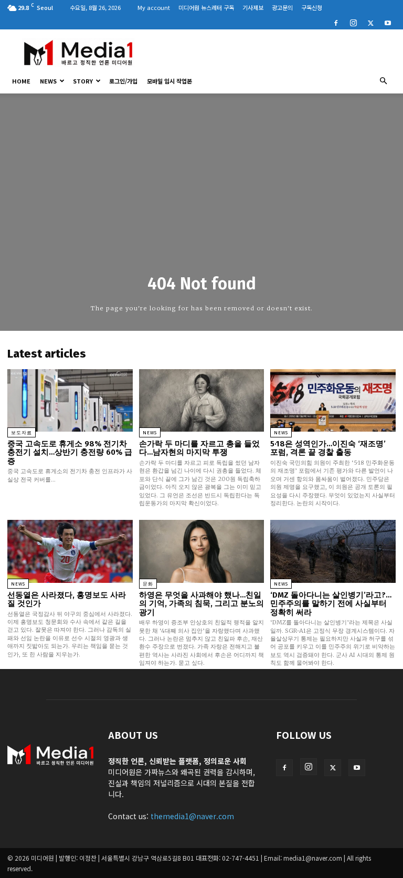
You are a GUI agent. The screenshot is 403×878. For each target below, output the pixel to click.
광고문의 (282, 7)
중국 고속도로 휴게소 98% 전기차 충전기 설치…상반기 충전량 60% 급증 (69, 452)
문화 (148, 584)
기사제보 (252, 7)
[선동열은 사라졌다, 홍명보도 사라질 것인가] (70, 551)
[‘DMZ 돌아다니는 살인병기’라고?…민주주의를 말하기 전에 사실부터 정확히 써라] (333, 551)
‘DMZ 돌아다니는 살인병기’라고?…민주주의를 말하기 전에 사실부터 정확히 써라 (330, 603)
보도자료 (21, 432)
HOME (21, 81)
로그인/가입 (123, 81)
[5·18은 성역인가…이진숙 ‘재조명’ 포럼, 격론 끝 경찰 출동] (333, 400)
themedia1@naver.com (192, 816)
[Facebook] (336, 22)
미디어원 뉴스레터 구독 (206, 7)
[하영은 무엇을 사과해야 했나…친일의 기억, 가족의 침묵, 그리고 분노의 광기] (201, 551)
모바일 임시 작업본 (169, 81)
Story (83, 81)
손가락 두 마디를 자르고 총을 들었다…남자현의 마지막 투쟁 (199, 448)
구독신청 (311, 7)
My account (153, 7)
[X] (370, 22)
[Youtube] (388, 22)
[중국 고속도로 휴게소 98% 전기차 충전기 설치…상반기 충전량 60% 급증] (70, 400)
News (48, 81)
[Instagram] (353, 22)
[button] (383, 81)
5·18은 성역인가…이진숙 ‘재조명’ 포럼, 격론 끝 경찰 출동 (328, 448)
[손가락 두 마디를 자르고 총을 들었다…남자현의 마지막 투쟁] (201, 400)
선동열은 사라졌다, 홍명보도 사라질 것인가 (66, 599)
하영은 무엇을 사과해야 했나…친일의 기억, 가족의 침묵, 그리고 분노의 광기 (201, 603)
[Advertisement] (272, 52)
